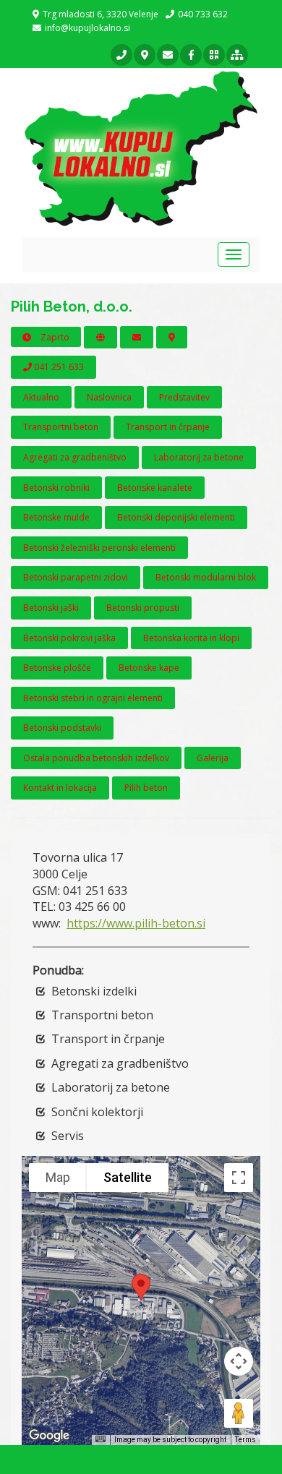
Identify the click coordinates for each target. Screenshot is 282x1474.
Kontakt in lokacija (60, 787)
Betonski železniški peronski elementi (99, 547)
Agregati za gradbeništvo (75, 457)
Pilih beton (146, 787)
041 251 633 (58, 367)
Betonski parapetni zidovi (75, 577)
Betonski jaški (51, 607)
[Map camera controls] (238, 1361)
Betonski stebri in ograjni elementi (93, 698)
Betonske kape (149, 667)
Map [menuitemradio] (58, 1177)
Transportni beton (60, 427)
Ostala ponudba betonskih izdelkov (96, 758)
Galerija (212, 758)
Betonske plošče (57, 667)
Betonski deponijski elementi (176, 517)
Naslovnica (109, 397)
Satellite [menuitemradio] (127, 1177)
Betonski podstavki (62, 727)
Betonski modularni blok (205, 577)
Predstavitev (184, 397)
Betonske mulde (56, 517)
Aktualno (41, 397)
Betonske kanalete (154, 487)
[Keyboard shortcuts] (100, 1439)
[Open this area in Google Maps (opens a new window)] (49, 1435)
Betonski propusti (142, 607)
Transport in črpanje (168, 427)
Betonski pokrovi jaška (69, 638)
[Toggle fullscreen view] (238, 1177)
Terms (245, 1440)
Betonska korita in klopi (191, 638)
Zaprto (53, 337)
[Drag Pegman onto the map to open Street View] (238, 1413)
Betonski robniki (56, 487)
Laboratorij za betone (199, 457)
